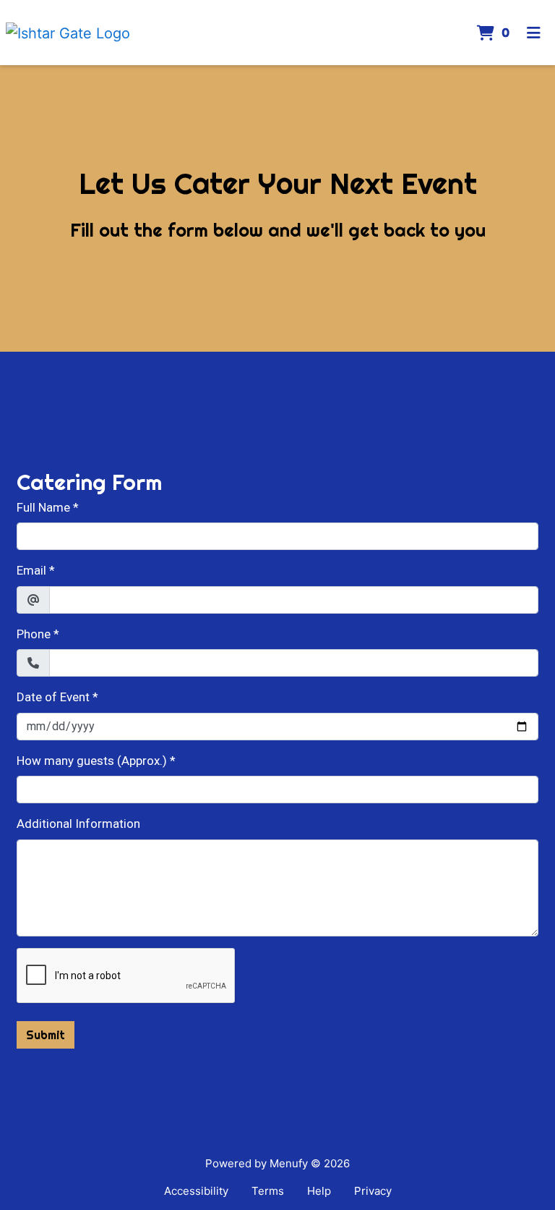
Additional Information (78, 823)
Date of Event (53, 697)
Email (31, 570)
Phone (34, 634)
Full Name (43, 507)
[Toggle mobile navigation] (533, 32)
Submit (45, 1035)
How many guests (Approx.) (92, 760)
